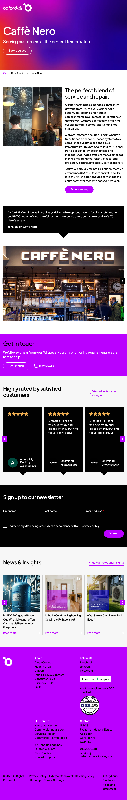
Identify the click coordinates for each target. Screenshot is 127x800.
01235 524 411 (47, 366)
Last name (50, 511)
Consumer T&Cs (45, 678)
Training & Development (49, 674)
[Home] (4, 73)
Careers (39, 670)
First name (9, 511)
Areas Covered (44, 662)
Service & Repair (45, 733)
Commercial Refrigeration (51, 737)
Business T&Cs (44, 682)
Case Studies (18, 73)
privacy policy (90, 526)
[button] (4, 281)
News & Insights (45, 757)
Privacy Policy (37, 776)
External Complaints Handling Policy (71, 776)
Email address (94, 511)
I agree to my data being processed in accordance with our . (54, 526)
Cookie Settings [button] (54, 780)
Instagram (86, 670)
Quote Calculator (45, 748)
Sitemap (35, 780)
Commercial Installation (50, 729)
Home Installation (46, 725)
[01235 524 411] (36, 366)
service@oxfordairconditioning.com (97, 754)
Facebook (86, 662)
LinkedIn (85, 666)
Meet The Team (44, 666)
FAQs (38, 686)
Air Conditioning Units (48, 744)
